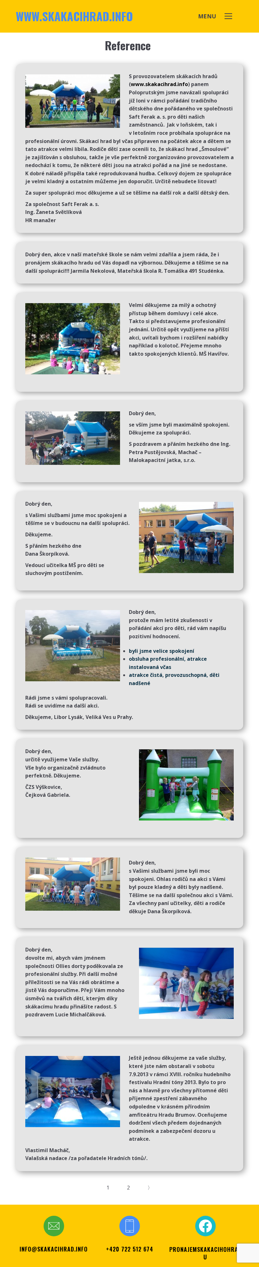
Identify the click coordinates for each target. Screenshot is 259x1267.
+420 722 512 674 (129, 1249)
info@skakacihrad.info (54, 1249)
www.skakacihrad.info (74, 16)
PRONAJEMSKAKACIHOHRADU (205, 1253)
